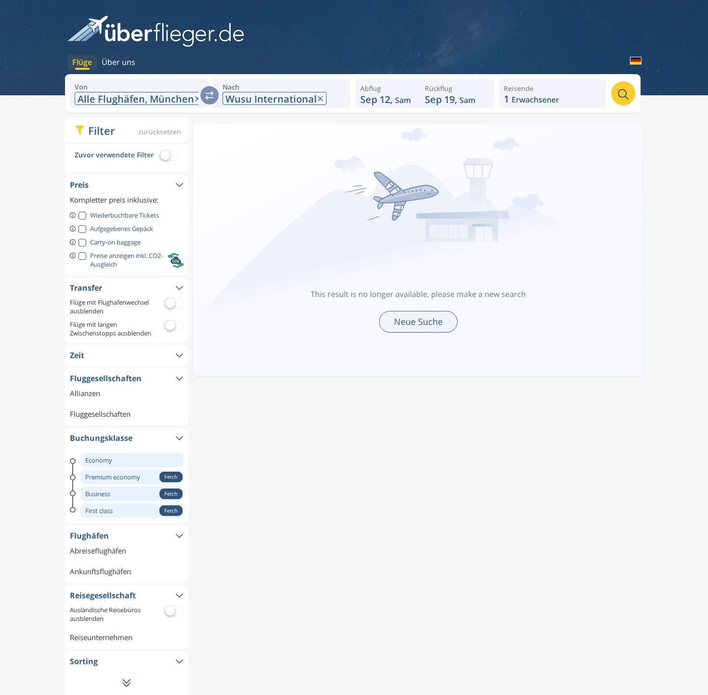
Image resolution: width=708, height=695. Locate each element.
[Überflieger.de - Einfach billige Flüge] (155, 32)
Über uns (118, 62)
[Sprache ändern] (630, 62)
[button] (454, 93)
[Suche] (623, 93)
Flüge (82, 62)
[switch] (209, 95)
